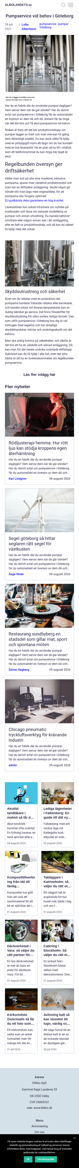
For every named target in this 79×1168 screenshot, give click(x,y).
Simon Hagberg (19, 669)
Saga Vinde (16, 574)
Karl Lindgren (17, 478)
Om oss (39, 1132)
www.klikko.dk (43, 1108)
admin (13, 765)
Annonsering (39, 1126)
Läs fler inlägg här (39, 375)
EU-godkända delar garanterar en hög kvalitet (34, 200)
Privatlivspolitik (46, 1159)
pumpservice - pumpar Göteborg (54, 25)
